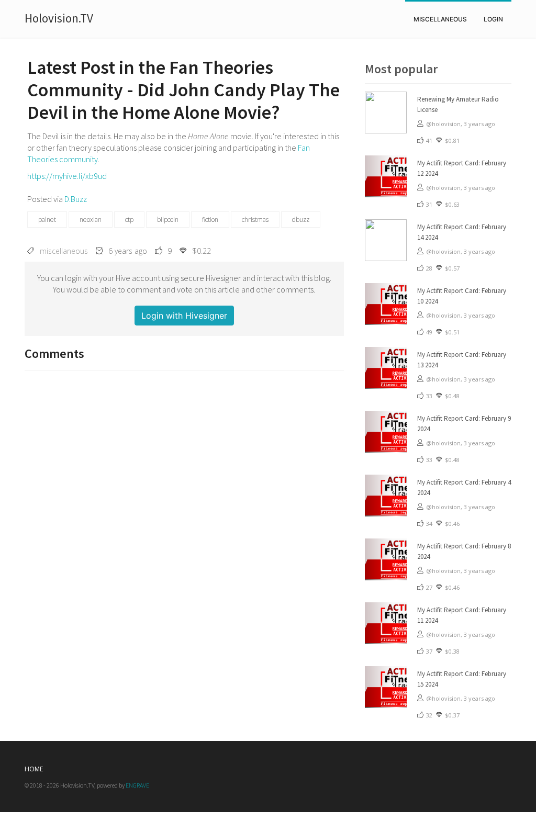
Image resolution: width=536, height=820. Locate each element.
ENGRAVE (137, 785)
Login (493, 19)
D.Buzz (75, 199)
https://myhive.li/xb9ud (67, 176)
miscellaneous (440, 19)
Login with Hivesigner (184, 315)
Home (34, 769)
